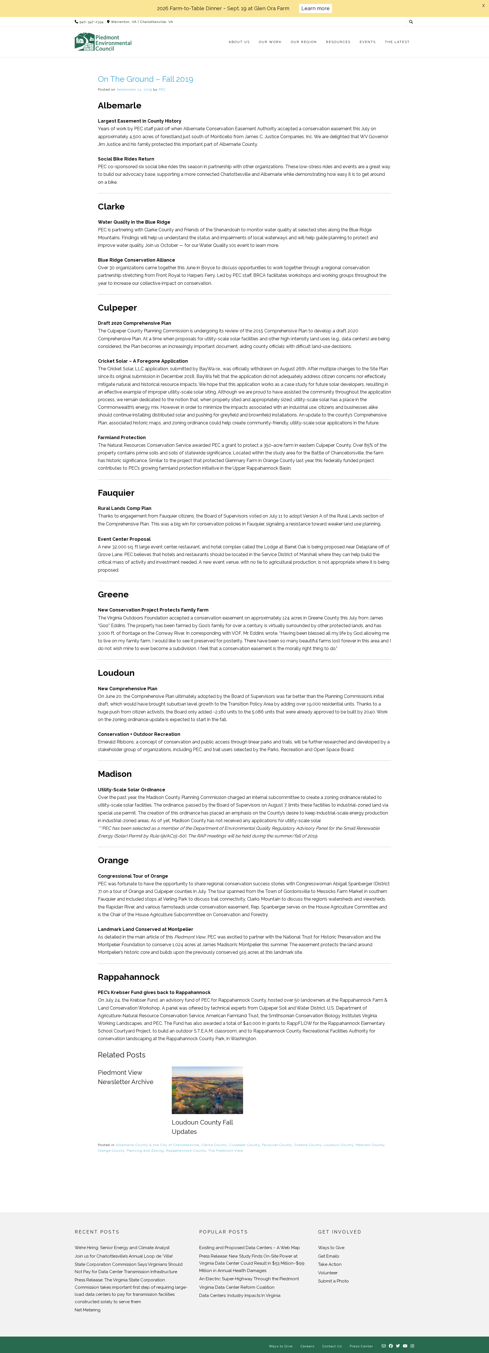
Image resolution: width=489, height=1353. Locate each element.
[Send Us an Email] (384, 1346)
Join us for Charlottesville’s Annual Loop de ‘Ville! (124, 1256)
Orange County (111, 1151)
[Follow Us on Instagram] (412, 1346)
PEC (162, 89)
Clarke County (214, 1145)
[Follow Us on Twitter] (398, 1346)
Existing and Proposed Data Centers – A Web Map (249, 1247)
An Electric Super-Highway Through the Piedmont (249, 1278)
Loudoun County (338, 1145)
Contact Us (332, 1346)
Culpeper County (244, 1145)
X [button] (483, 5)
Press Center (361, 1346)
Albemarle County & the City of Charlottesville (157, 1145)
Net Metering (87, 1310)
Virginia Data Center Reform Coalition (236, 1287)
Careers (307, 1346)
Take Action (330, 1264)
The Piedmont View (225, 1151)
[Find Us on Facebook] (391, 1346)
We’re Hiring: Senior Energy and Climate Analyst (122, 1247)
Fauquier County (277, 1145)
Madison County (370, 1145)
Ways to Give (331, 1247)
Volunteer (328, 1272)
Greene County (307, 1145)
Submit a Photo (333, 1281)
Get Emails (328, 1256)
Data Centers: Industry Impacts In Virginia (239, 1295)
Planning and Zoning (145, 1151)
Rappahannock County (186, 1151)
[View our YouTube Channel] (405, 1346)
